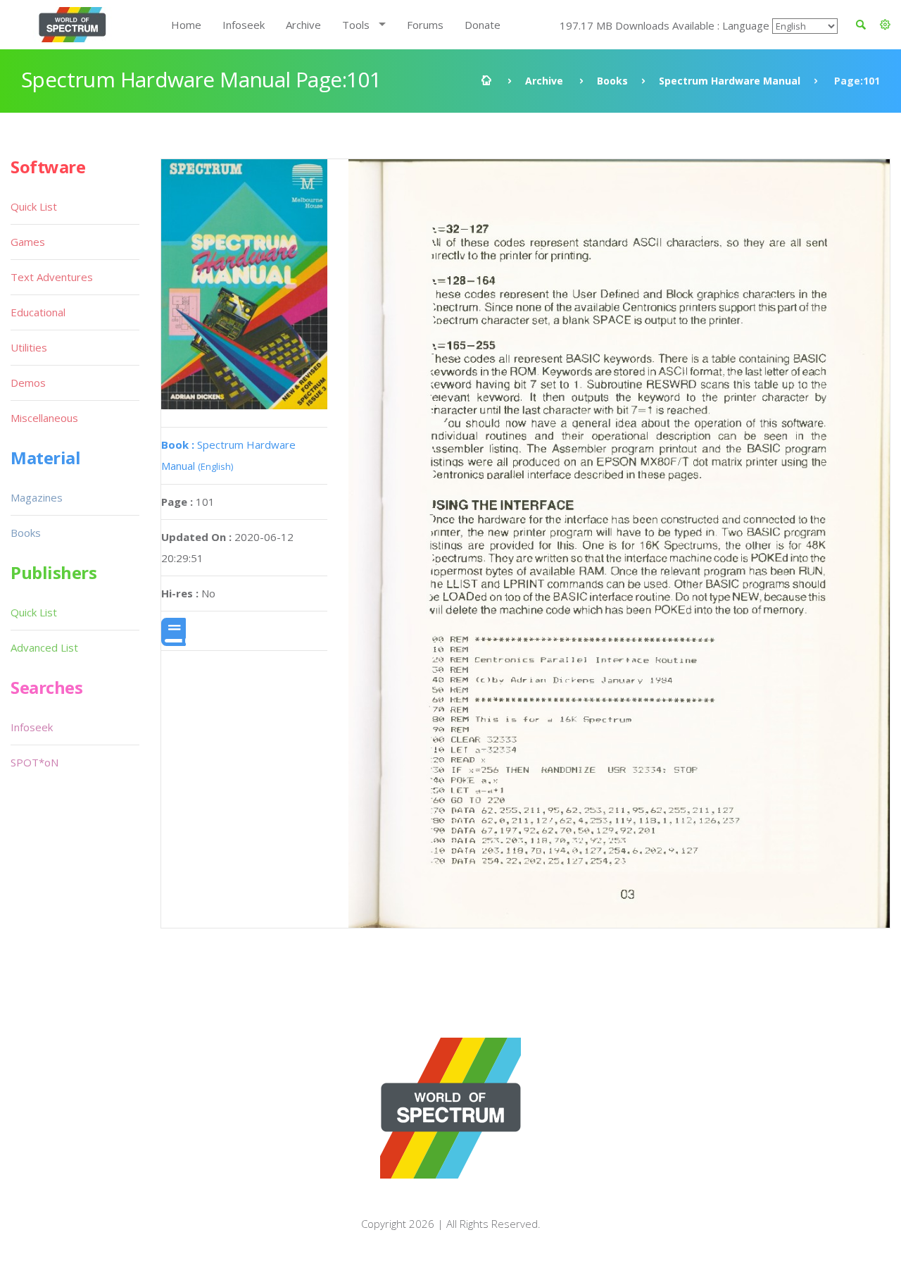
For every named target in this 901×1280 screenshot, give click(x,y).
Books (612, 80)
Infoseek (243, 25)
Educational (38, 312)
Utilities (29, 347)
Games (28, 242)
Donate (482, 25)
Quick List (34, 206)
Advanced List (44, 647)
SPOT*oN (34, 762)
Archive (303, 25)
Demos (28, 382)
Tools (356, 25)
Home (186, 25)
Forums (425, 25)
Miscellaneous (44, 418)
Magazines (37, 497)
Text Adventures (52, 277)
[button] (885, 25)
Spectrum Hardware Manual (729, 80)
